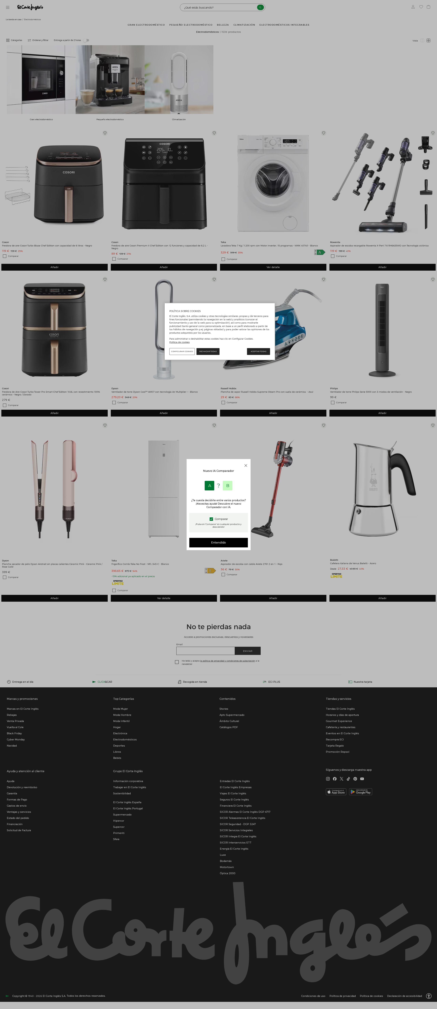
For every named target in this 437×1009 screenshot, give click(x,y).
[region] (219, 331)
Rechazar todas (208, 351)
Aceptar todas (258, 351)
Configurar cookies (182, 351)
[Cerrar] (246, 465)
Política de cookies (179, 342)
